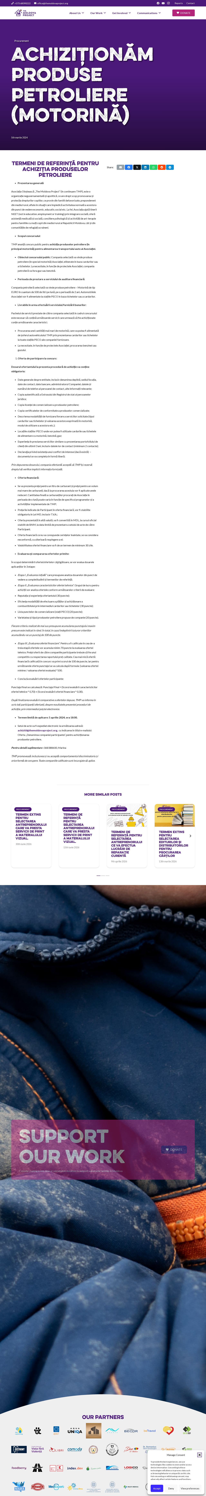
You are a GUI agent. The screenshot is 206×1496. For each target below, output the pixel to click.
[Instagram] (168, 3)
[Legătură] (31, 829)
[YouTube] (163, 3)
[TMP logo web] (25, 13)
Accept (157, 1488)
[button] (199, 1455)
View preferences (190, 1488)
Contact (190, 3)
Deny (171, 1488)
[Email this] (120, 167)
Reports (179, 3)
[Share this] (129, 167)
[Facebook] (158, 3)
